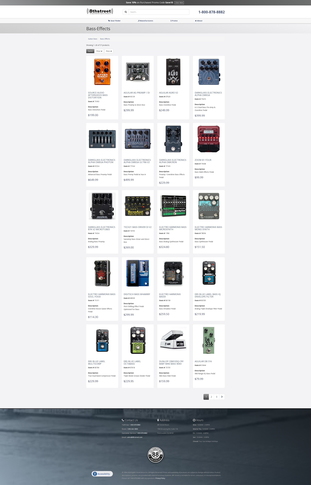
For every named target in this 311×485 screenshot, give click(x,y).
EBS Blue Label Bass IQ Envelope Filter (208, 295)
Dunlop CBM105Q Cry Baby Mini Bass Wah (171, 362)
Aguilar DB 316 (203, 361)
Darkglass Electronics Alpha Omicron (172, 161)
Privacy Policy (160, 478)
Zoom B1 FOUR (203, 160)
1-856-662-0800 (132, 429)
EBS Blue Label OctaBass (132, 362)
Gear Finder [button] (115, 21)
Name (90, 51)
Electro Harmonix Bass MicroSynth (172, 228)
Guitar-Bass (92, 39)
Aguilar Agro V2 (168, 93)
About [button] (199, 21)
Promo (174, 21)
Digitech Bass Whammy (137, 294)
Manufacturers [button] (146, 21)
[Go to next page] (222, 397)
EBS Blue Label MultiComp (96, 362)
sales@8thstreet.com (134, 437)
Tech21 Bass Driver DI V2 (137, 227)
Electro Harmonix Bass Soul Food (101, 295)
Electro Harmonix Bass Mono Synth (208, 228)
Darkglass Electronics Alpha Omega (208, 94)
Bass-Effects (105, 39)
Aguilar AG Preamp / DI (137, 93)
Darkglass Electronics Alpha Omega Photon (101, 161)
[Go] (126, 12)
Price (98, 51)
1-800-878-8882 (211, 11)
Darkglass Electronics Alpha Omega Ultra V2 (137, 161)
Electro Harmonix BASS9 (170, 295)
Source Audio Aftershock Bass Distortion (98, 95)
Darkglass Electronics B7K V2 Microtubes (101, 228)
